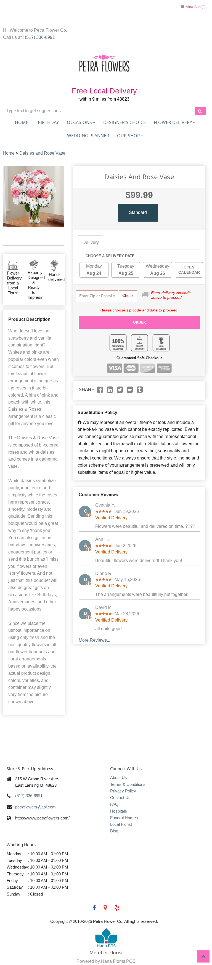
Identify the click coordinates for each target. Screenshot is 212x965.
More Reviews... (94, 640)
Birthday (48, 122)
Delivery (91, 242)
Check (127, 295)
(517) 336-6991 (40, 37)
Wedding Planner (88, 136)
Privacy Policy (123, 791)
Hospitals (118, 811)
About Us (118, 777)
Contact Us (120, 797)
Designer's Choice (124, 122)
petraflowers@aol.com (35, 807)
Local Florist (121, 824)
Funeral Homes (124, 817)
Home (21, 122)
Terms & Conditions (127, 784)
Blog (114, 831)
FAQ (114, 804)
